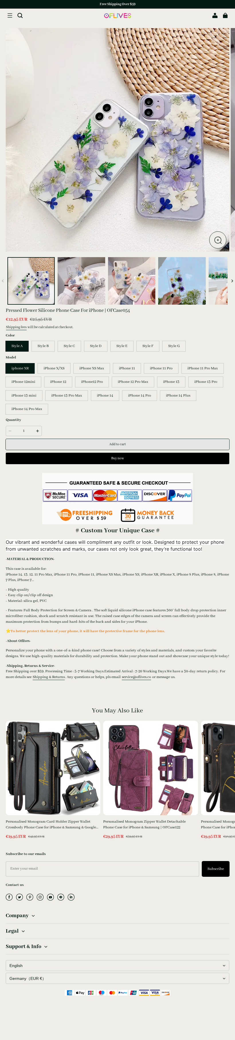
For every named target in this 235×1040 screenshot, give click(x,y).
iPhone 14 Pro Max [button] (26, 409)
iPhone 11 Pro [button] (161, 368)
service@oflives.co (136, 677)
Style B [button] (43, 346)
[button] (10, 15)
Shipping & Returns (49, 677)
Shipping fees (16, 327)
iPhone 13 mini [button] (23, 395)
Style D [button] (95, 346)
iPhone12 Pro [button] (92, 381)
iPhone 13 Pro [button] (205, 381)
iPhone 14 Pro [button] (139, 395)
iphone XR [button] (20, 368)
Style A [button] (17, 346)
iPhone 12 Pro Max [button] (133, 381)
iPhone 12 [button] (58, 381)
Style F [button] (147, 346)
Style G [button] (174, 346)
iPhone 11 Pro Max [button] (202, 368)
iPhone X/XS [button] (54, 368)
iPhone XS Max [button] (91, 368)
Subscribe (215, 868)
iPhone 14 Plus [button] (178, 395)
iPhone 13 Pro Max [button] (66, 395)
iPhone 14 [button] (105, 395)
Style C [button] (69, 346)
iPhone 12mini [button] (23, 381)
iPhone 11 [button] (127, 368)
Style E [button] (122, 346)
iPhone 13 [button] (171, 381)
